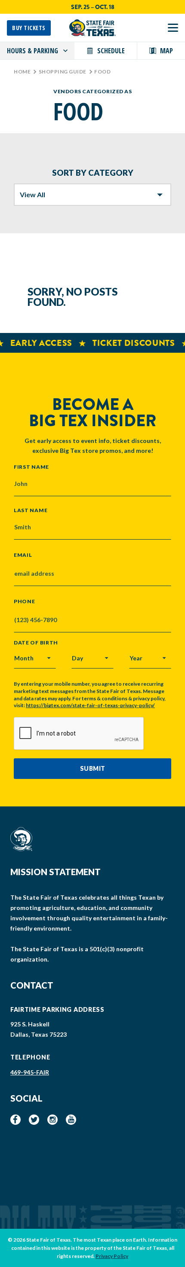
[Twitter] (34, 1119)
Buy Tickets (29, 28)
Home (22, 71)
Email (23, 555)
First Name (31, 467)
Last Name (30, 510)
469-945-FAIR (29, 1072)
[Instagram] (52, 1119)
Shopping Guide (62, 71)
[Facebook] (15, 1119)
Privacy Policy (112, 1256)
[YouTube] (71, 1119)
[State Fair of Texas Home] (92, 27)
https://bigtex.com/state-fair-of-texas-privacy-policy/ (90, 705)
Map (166, 50)
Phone (24, 601)
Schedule (111, 50)
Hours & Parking (32, 50)
